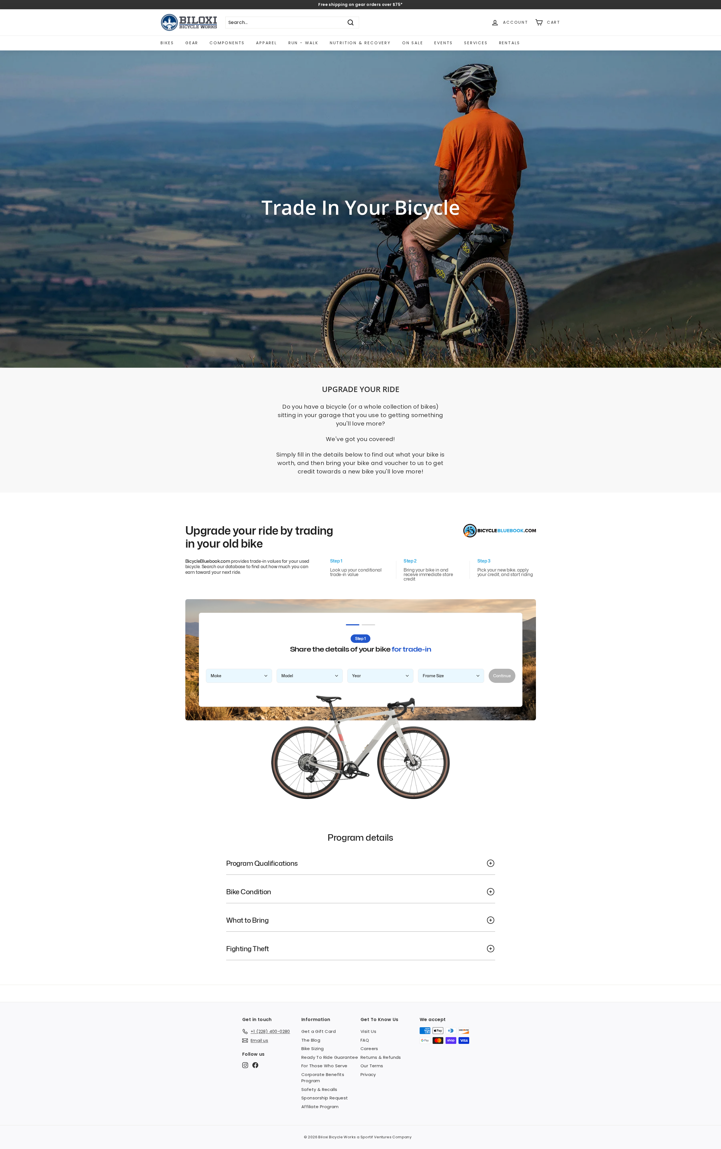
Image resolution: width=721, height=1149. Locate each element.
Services (476, 43)
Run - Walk (303, 43)
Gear (191, 43)
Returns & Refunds (380, 1057)
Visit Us (368, 1031)
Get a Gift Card (318, 1031)
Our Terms (371, 1066)
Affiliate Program (320, 1107)
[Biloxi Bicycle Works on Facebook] (255, 1065)
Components (227, 43)
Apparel (266, 43)
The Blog (310, 1040)
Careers (369, 1048)
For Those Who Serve (324, 1066)
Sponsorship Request (324, 1098)
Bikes (167, 43)
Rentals (509, 43)
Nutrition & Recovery (360, 43)
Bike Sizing (312, 1048)
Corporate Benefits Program (322, 1077)
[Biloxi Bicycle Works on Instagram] (245, 1065)
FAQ (364, 1040)
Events (443, 43)
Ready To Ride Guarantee (329, 1057)
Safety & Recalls (319, 1089)
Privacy (368, 1074)
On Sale (412, 43)
